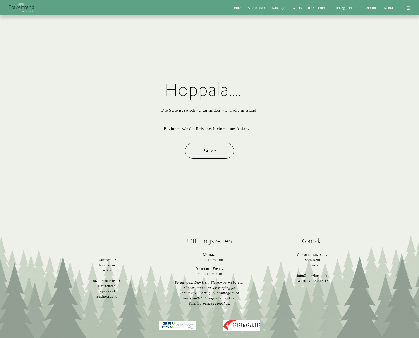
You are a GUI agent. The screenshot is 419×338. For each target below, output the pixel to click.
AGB (107, 270)
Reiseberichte (318, 8)
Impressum (107, 265)
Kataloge (278, 8)
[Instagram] (408, 8)
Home (237, 8)
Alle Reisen (256, 8)
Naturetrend (107, 286)
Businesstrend (106, 296)
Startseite (209, 150)
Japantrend (107, 291)
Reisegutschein (346, 8)
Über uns (370, 8)
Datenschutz (107, 260)
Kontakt (390, 8)
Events (297, 8)
